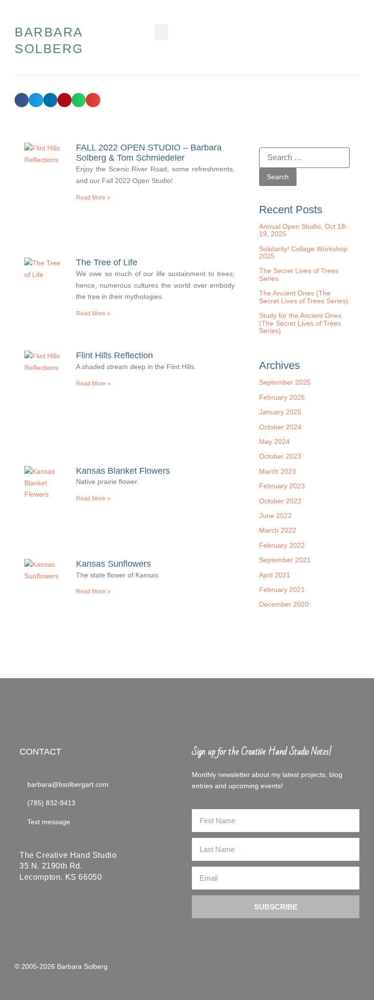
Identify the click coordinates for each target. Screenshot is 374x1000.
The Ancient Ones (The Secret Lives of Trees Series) (303, 296)
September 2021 (285, 560)
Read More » (93, 197)
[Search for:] (304, 158)
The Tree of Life (106, 262)
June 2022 (275, 515)
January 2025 (280, 412)
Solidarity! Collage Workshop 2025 (303, 252)
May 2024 (274, 441)
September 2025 (285, 382)
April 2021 (274, 575)
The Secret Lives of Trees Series (298, 274)
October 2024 (280, 427)
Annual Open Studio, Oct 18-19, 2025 (303, 230)
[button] (161, 32)
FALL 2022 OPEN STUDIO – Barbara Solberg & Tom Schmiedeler (149, 153)
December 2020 (284, 604)
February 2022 (282, 545)
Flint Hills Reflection (114, 355)
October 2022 (280, 501)
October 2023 (280, 456)
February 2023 (282, 486)
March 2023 (277, 471)
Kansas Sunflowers (113, 564)
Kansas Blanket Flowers (123, 471)
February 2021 (282, 589)
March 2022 (277, 530)
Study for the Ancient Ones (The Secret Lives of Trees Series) (300, 323)
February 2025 (282, 397)
